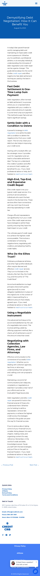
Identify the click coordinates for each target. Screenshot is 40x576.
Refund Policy (7, 493)
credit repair (17, 73)
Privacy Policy (7, 489)
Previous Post (7, 465)
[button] (36, 3)
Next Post (34, 465)
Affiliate (5, 491)
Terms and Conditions (10, 495)
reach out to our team (24, 174)
